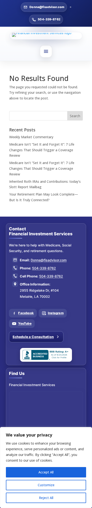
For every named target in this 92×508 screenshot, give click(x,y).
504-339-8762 (49, 19)
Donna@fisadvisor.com (46, 7)
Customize (46, 485)
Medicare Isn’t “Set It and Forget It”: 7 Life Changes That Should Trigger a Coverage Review (41, 150)
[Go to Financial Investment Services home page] (46, 36)
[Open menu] (46, 51)
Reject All (46, 497)
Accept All (46, 472)
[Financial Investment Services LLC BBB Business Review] (46, 355)
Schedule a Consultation (33, 337)
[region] (46, 467)
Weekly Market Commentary (31, 137)
